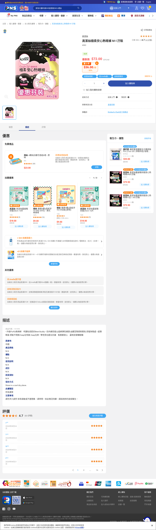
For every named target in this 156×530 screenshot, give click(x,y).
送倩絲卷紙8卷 (89, 76)
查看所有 (54, 264)
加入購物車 (130, 83)
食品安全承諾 (92, 504)
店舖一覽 (140, 2)
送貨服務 (133, 501)
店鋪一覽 (121, 504)
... (90, 470)
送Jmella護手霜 (105, 76)
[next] (152, 15)
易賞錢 (120, 501)
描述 (27, 127)
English (148, 2)
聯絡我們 (147, 497)
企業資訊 (90, 501)
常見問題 (147, 501)
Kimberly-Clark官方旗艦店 (118, 112)
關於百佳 (90, 497)
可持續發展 (105, 497)
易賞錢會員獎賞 (127, 2)
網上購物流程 (123, 497)
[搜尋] (78, 8)
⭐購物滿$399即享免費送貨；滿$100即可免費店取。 (22, 2)
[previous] (73, 470)
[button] (120, 8)
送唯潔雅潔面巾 (120, 76)
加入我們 (104, 501)
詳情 (96, 167)
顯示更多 (54, 307)
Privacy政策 (79, 527)
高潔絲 (85, 36)
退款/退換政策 (135, 497)
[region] (78, 526)
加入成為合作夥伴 (108, 504)
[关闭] (152, 525)
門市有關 (147, 504)
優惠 (11, 127)
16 (97, 470)
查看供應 (111, 105)
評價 (44, 127)
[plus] (104, 83)
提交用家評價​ (97, 416)
